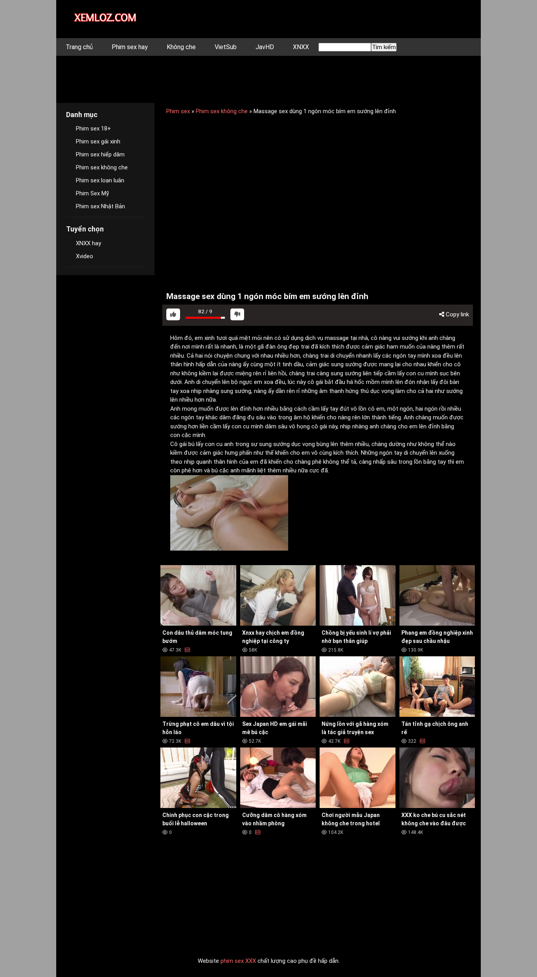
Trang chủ (79, 47)
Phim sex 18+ (93, 128)
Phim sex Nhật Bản (100, 206)
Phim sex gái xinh (98, 141)
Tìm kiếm (384, 47)
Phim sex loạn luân (100, 180)
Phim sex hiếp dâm (100, 154)
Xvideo (84, 256)
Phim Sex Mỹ (92, 193)
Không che (181, 47)
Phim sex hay (130, 47)
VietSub (226, 47)
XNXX (301, 47)
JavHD (265, 47)
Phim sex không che (222, 111)
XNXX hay (88, 243)
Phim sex (178, 111)
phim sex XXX (238, 960)
